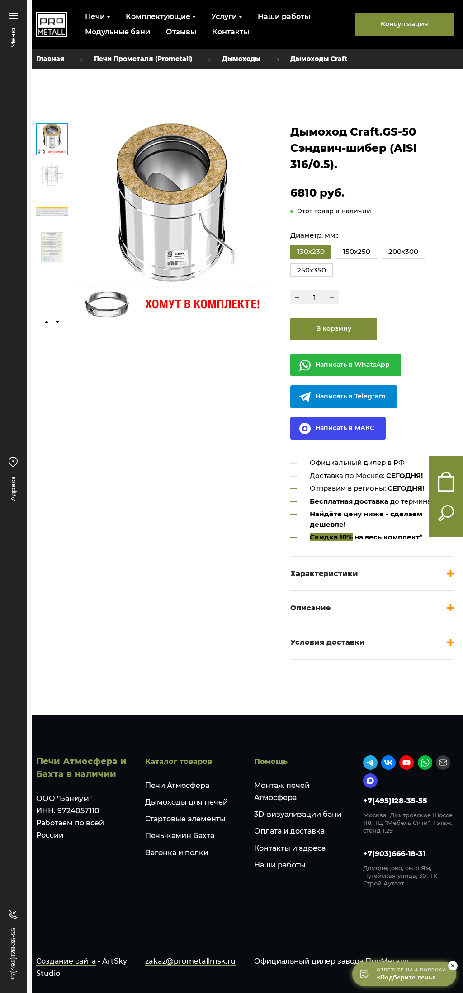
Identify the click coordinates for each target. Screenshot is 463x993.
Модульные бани (117, 32)
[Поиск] (446, 513)
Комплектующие (158, 16)
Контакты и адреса (290, 848)
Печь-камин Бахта (179, 835)
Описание (310, 608)
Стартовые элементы (185, 819)
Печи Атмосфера (177, 785)
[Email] (443, 762)
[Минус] (297, 297)
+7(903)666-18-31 (394, 853)
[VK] (388, 762)
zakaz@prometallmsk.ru (190, 961)
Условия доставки (327, 642)
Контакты (230, 32)
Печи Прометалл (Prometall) (143, 59)
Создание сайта (66, 961)
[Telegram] (370, 762)
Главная (50, 59)
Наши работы (284, 16)
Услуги (224, 16)
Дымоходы (241, 59)
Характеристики (324, 573)
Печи (95, 16)
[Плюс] (332, 297)
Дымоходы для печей (186, 802)
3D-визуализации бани (298, 814)
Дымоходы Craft (318, 59)
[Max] (370, 780)
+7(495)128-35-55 (395, 800)
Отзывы (181, 32)
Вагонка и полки (176, 852)
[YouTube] (406, 762)
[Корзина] (446, 482)
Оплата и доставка (289, 831)
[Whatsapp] (425, 762)
